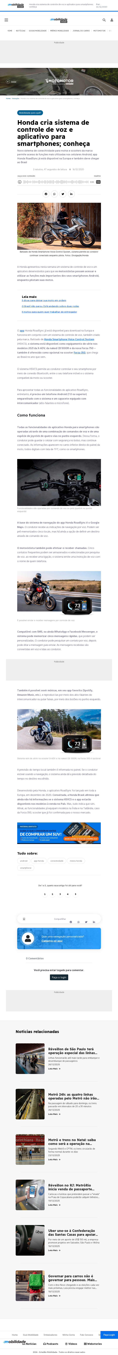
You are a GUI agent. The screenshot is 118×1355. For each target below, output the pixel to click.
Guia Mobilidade (30, 1335)
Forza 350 (79, 352)
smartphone (25, 868)
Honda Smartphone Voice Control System (69, 339)
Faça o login (59, 977)
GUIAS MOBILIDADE (38, 31)
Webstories (94, 1343)
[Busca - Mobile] (104, 20)
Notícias (30, 1343)
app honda (39, 861)
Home (8, 98)
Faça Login (109, 1334)
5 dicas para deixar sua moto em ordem (44, 300)
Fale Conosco (86, 1335)
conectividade (56, 861)
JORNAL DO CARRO (81, 31)
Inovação (15, 98)
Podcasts (52, 1343)
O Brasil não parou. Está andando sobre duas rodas (50, 306)
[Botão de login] (112, 20)
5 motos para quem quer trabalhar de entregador (49, 311)
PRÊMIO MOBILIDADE (59, 31)
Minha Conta (69, 1335)
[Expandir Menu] (6, 20)
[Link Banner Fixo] (59, 833)
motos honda (76, 861)
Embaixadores (50, 1335)
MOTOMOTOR (99, 31)
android (23, 861)
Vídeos (72, 1343)
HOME (9, 31)
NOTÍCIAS (20, 31)
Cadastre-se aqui (51, 940)
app (22, 330)
